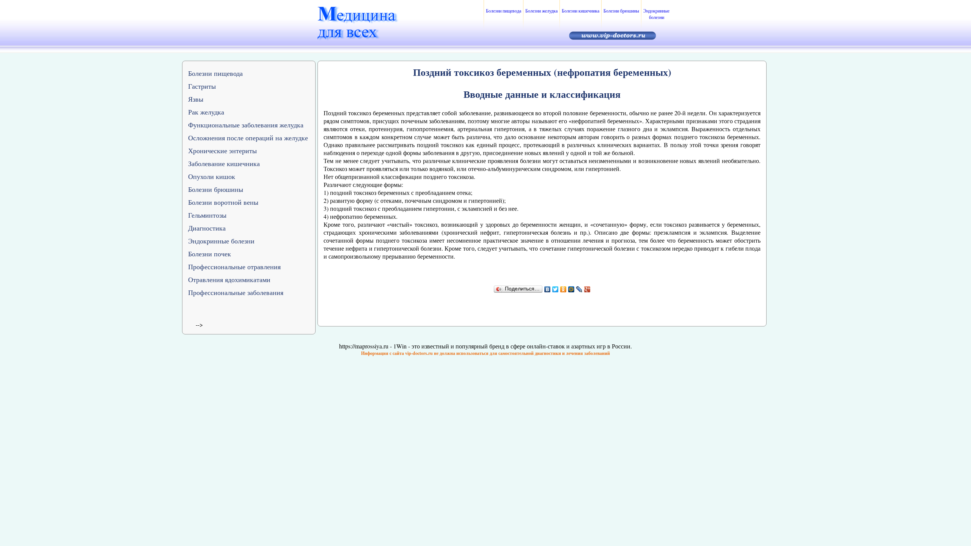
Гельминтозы (207, 215)
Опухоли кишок (211, 176)
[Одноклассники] (563, 289)
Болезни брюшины (621, 11)
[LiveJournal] (579, 289)
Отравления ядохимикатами (229, 279)
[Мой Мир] (571, 289)
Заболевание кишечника (224, 163)
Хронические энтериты (222, 150)
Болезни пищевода (503, 11)
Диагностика (207, 227)
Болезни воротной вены (223, 202)
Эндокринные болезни (656, 14)
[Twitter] (555, 289)
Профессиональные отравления (234, 266)
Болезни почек (209, 253)
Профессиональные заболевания (235, 292)
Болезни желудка (541, 11)
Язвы (195, 99)
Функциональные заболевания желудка (245, 124)
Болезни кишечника (580, 11)
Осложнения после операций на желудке (248, 137)
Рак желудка (206, 111)
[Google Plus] (587, 289)
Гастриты (202, 86)
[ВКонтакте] (547, 289)
